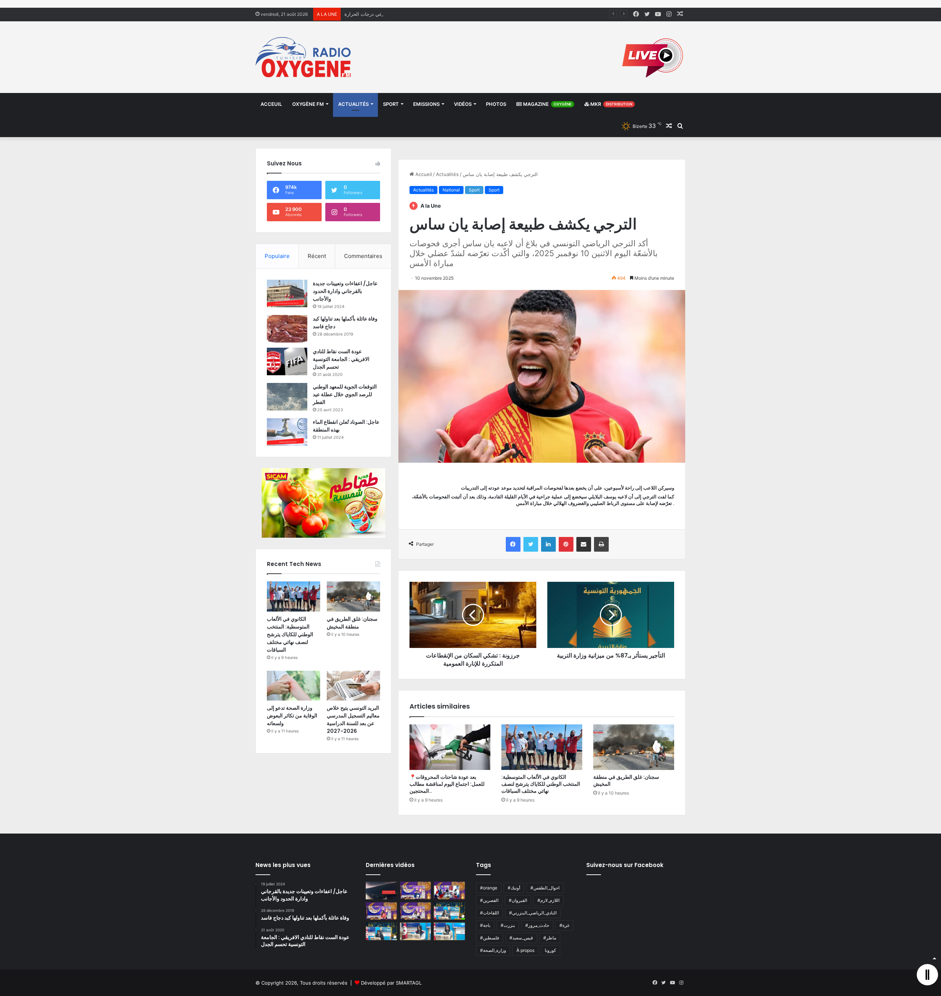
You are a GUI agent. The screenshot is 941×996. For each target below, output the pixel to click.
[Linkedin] (548, 544)
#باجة (485, 925)
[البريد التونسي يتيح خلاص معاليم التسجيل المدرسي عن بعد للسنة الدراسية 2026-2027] (353, 686)
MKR (610, 104)
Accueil (423, 174)
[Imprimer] (601, 544)
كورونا (550, 950)
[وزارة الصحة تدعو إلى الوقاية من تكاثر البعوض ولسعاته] (293, 686)
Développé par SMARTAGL (391, 983)
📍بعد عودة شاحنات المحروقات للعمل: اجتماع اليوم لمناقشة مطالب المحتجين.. (446, 784)
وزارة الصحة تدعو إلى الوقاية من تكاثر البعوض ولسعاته (292, 715)
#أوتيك (514, 888)
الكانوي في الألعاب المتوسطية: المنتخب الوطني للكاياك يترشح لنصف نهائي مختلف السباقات (540, 784)
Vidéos (463, 104)
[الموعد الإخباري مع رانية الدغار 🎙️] (415, 890)
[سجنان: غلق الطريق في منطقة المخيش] (633, 747)
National (451, 190)
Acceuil (271, 104)
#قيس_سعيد (521, 938)
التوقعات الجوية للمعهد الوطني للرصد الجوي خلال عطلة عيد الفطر (345, 394)
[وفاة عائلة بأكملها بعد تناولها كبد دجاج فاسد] (287, 329)
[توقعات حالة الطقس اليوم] (381, 911)
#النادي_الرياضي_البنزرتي (533, 913)
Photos (496, 104)
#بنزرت (508, 925)
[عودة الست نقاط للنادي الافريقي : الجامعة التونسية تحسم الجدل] (287, 361)
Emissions (426, 104)
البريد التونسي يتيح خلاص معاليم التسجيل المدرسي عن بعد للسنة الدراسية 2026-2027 (353, 719)
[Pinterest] (566, 544)
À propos (525, 950)
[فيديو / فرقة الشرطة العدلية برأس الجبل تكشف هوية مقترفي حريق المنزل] (381, 890)
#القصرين (489, 900)
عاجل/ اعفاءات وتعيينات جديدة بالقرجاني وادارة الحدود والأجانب (345, 291)
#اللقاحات (489, 913)
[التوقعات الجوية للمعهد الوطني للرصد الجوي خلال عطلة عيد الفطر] (287, 397)
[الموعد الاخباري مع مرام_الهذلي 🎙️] (415, 911)
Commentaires (363, 255)
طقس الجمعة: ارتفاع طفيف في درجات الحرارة (392, 14)
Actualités (353, 104)
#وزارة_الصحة (493, 950)
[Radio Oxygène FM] (304, 57)
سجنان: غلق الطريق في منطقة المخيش (626, 780)
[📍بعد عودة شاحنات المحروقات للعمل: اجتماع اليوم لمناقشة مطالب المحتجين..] (449, 747)
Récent (317, 255)
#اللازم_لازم (548, 900)
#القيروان (518, 900)
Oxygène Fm (308, 104)
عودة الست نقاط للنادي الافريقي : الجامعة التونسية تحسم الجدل (341, 359)
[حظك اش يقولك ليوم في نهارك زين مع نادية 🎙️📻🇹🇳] (381, 931)
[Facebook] (513, 544)
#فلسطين (489, 938)
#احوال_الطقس (544, 888)
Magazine (547, 104)
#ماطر (549, 938)
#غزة (564, 925)
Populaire (277, 255)
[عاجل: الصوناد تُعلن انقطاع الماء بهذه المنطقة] (287, 432)
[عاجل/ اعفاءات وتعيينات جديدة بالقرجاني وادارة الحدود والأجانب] (287, 293)
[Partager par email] (583, 544)
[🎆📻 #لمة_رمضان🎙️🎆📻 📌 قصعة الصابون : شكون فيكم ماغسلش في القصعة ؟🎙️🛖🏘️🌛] (449, 890)
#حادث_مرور (537, 925)
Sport (391, 104)
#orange (488, 888)
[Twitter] (530, 544)
